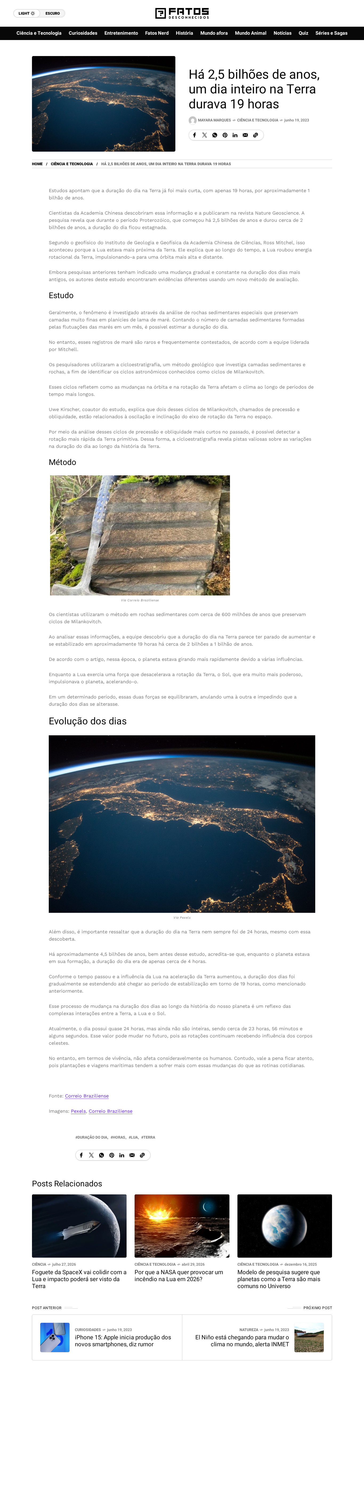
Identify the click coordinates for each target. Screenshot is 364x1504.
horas (119, 1137)
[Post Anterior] (55, 1337)
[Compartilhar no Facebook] (194, 135)
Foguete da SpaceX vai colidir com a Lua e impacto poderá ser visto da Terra (79, 1279)
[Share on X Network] (205, 135)
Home (37, 164)
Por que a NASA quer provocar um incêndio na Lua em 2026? (179, 1276)
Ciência (39, 1264)
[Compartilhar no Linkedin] (235, 135)
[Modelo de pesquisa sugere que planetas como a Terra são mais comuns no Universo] (284, 1225)
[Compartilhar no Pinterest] (225, 135)
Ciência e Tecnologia (257, 120)
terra (149, 1137)
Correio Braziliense (87, 1096)
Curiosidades (88, 1330)
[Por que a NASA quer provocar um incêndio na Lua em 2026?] (182, 1225)
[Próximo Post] (309, 1337)
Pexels (78, 1111)
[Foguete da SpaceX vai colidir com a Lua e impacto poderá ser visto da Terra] (79, 1225)
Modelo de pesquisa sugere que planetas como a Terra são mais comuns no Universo (278, 1279)
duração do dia (92, 1137)
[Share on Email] (245, 135)
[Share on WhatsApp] (215, 135)
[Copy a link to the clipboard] (255, 135)
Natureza (249, 1330)
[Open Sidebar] (348, 61)
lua (134, 1137)
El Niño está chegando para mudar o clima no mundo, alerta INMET (242, 1341)
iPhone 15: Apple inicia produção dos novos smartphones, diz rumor (123, 1341)
